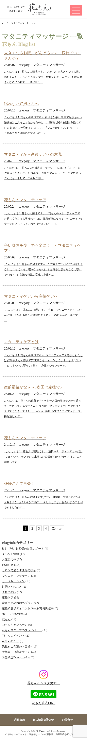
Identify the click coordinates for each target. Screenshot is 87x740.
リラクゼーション (13, 581)
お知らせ (7, 564)
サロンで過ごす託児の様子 (19, 570)
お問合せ (67, 719)
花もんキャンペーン (15, 624)
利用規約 (19, 719)
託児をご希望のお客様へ (17, 646)
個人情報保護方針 (43, 719)
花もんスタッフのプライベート (22, 630)
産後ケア (7, 597)
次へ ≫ (57, 528)
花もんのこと (10, 641)
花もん (6, 619)
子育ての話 (9, 592)
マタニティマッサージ (16, 575)
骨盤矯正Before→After (16, 657)
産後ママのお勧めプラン (17, 603)
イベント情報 (10, 554)
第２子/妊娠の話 (12, 613)
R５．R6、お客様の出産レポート (23, 548)
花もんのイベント (13, 635)
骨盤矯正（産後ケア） (16, 652)
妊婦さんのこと (12, 586)
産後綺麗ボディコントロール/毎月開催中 (28, 608)
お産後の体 (9, 559)
